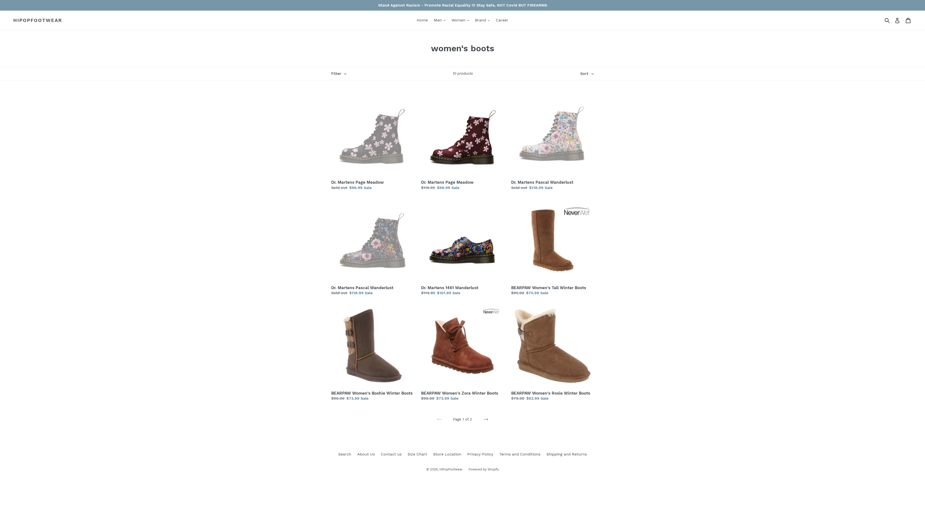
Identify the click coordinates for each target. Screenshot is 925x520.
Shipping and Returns (566, 454)
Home (422, 20)
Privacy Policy (480, 454)
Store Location (447, 454)
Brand (481, 20)
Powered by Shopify (484, 469)
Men (438, 20)
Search (344, 454)
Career (502, 20)
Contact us (391, 454)
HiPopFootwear (37, 20)
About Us (366, 454)
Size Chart (417, 454)
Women (459, 20)
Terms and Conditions (519, 454)
